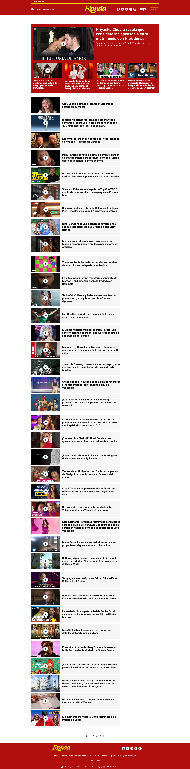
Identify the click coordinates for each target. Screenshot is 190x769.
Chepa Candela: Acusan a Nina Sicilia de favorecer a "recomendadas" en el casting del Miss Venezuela (91, 384)
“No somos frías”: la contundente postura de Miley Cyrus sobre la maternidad (45, 84)
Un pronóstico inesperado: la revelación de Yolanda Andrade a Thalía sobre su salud (86, 509)
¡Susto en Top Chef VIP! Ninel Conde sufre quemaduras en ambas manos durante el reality (89, 440)
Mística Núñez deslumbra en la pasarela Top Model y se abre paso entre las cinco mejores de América (90, 244)
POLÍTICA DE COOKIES (102, 756)
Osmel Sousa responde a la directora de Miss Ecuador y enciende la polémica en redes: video (89, 597)
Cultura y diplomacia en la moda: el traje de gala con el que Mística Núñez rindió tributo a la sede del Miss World (90, 561)
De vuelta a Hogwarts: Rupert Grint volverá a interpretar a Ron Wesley (88, 701)
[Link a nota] (63, 43)
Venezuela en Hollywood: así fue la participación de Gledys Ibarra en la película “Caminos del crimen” (90, 474)
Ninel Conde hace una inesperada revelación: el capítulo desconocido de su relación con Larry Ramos (89, 226)
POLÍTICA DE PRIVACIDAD (84, 756)
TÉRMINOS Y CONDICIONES (63, 756)
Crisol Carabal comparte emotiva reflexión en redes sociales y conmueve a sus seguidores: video (88, 491)
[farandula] (95, 9)
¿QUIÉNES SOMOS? (129, 756)
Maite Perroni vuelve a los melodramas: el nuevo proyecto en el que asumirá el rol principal (90, 544)
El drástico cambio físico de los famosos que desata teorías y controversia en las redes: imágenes (111, 84)
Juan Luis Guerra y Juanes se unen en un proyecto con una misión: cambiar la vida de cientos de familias (91, 367)
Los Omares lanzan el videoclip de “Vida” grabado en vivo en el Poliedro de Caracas (90, 140)
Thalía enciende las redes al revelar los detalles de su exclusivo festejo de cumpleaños (89, 264)
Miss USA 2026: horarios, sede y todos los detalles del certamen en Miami (86, 631)
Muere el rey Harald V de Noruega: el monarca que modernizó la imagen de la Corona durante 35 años (90, 350)
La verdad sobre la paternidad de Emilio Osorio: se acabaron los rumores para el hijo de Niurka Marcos (89, 614)
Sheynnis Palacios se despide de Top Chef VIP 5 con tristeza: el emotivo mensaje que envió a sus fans (90, 192)
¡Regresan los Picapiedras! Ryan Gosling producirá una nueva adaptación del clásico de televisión (89, 402)
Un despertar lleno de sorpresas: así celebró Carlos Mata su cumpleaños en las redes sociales (90, 175)
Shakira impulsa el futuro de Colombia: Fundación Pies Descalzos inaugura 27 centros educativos (90, 209)
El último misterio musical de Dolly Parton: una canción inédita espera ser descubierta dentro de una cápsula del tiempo (90, 332)
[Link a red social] (123, 748)
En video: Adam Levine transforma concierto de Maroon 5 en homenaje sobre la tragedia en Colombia (89, 281)
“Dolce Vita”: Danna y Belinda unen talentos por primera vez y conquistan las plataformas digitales (89, 298)
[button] (32, 9)
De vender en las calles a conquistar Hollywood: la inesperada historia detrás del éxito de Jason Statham (141, 84)
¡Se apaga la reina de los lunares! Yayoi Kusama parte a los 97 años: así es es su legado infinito (89, 666)
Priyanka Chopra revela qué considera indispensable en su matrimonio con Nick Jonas (122, 34)
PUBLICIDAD (117, 756)
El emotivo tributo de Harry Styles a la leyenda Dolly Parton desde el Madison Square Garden (89, 649)
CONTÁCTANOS (95, 760)
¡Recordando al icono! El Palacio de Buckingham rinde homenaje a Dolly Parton (90, 457)
